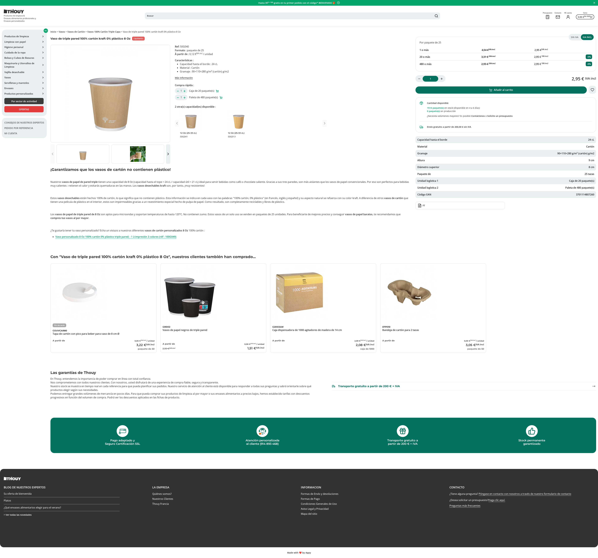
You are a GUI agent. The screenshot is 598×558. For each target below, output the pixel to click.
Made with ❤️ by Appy (299, 552)
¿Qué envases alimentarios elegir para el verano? (32, 505)
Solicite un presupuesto (500, 115)
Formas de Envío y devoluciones (319, 494)
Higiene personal (13, 47)
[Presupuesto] (547, 17)
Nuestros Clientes (162, 499)
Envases (8, 88)
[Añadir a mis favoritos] (592, 90)
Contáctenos (478, 115)
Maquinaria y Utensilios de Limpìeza (19, 65)
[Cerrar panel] (594, 2)
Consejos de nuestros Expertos (24, 122)
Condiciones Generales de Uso (319, 504)
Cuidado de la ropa (15, 52)
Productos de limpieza (16, 36)
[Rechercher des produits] (436, 16)
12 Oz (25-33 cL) (188, 134)
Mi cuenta (10, 133)
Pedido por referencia (18, 128)
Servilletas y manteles (16, 82)
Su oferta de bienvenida (18, 492)
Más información (184, 77)
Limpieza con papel (15, 41)
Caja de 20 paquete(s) (202, 91)
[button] (168, 154)
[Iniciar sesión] (568, 17)
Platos (7, 498)
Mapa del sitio (309, 513)
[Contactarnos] (557, 17)
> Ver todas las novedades (18, 514)
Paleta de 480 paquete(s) (204, 97)
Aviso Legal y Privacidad (315, 509)
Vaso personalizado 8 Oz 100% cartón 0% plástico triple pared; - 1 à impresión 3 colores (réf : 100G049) (115, 236)
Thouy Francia (160, 504)
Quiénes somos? (162, 494)
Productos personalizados (18, 93)
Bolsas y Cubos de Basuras (19, 57)
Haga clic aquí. (496, 500)
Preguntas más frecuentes (464, 505)
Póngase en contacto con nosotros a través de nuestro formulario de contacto (525, 494)
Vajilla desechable (14, 72)
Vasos (7, 77)
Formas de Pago (310, 499)
